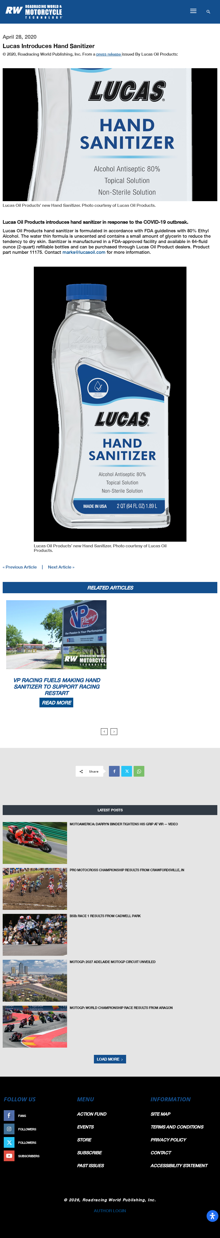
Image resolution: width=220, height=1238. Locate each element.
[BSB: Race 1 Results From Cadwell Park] (35, 935)
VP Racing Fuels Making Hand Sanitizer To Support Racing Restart (56, 686)
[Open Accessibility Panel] (212, 1216)
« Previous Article (20, 566)
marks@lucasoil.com (84, 252)
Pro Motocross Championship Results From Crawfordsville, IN (127, 870)
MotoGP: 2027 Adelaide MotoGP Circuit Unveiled (113, 962)
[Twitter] (126, 771)
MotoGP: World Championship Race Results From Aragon (121, 1008)
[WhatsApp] (139, 771)
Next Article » (61, 566)
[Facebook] (114, 771)
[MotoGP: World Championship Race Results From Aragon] (35, 1027)
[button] (193, 11)
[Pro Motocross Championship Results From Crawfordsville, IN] (35, 889)
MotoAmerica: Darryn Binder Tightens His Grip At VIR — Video (124, 824)
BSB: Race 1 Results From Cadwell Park (105, 916)
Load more (108, 1059)
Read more (56, 702)
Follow (63, 1129)
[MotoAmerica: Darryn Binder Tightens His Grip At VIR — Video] (35, 843)
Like (66, 1115)
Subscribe (60, 1156)
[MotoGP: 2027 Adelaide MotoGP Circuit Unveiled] (35, 981)
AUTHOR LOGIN (110, 1210)
